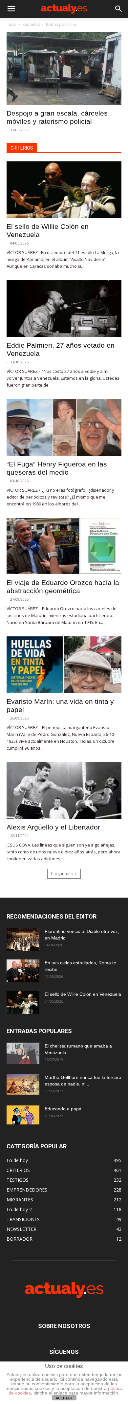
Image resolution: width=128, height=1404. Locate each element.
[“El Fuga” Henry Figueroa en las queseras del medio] (64, 427)
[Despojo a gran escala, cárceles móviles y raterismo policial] (64, 68)
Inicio (11, 24)
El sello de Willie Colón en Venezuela (83, 994)
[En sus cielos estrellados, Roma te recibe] (23, 970)
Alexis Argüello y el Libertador (53, 827)
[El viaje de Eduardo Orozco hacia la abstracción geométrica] (64, 546)
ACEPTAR (64, 1398)
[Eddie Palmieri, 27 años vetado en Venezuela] (64, 308)
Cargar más (62, 873)
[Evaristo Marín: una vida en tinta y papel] (64, 664)
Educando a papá (63, 1108)
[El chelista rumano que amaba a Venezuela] (23, 1053)
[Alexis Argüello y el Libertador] (64, 790)
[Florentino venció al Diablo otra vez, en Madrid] (23, 939)
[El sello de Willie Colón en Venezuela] (64, 189)
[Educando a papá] (23, 1114)
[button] (11, 9)
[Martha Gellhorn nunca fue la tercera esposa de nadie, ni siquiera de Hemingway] (23, 1084)
